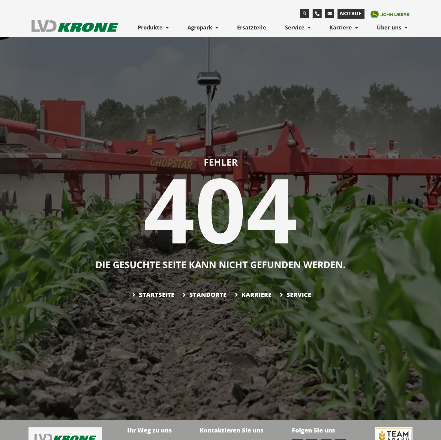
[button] (304, 13)
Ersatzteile (251, 27)
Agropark (200, 27)
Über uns (389, 27)
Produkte (150, 27)
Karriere (340, 27)
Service (294, 27)
